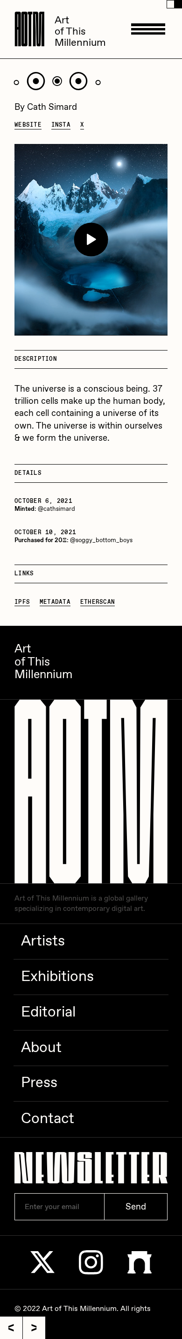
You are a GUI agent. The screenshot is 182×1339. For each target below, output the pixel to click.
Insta (60, 125)
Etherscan (97, 602)
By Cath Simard (45, 107)
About (41, 1048)
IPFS (22, 602)
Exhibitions (57, 977)
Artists (43, 941)
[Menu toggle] (148, 29)
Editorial (48, 1012)
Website (28, 125)
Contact (47, 1119)
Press (39, 1083)
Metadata (55, 602)
